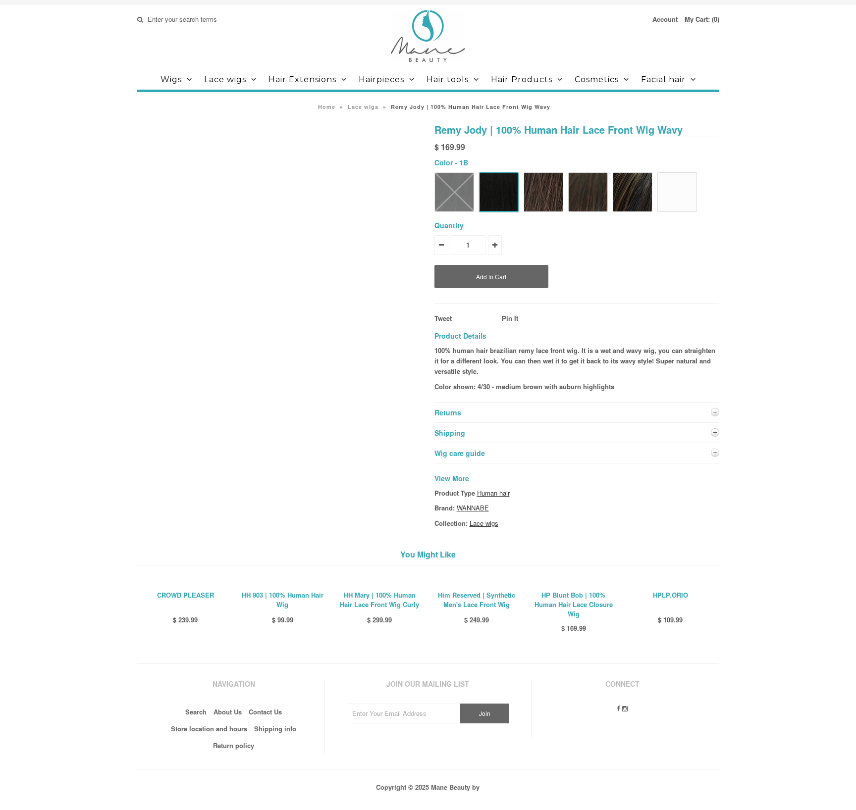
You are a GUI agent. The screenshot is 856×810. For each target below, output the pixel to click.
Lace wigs (225, 79)
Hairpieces (381, 79)
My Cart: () (702, 19)
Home (326, 106)
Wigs (171, 79)
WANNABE (473, 507)
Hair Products (521, 79)
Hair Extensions (302, 79)
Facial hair (663, 79)
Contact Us (265, 711)
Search (196, 711)
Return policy (233, 745)
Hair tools (448, 79)
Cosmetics (597, 79)
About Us (228, 711)
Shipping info (275, 728)
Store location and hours (209, 728)
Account (665, 19)
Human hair (493, 493)
